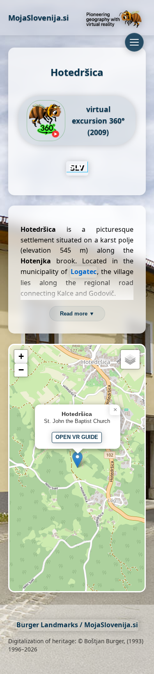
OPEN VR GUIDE (76, 437)
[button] (77, 459)
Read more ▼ (77, 314)
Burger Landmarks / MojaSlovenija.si (77, 624)
